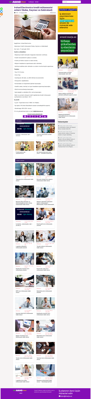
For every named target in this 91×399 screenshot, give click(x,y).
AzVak (36, 2)
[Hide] (0, 16)
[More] (1, 14)
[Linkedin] (45, 116)
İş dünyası (31, 2)
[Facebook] (25, 116)
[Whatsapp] (35, 116)
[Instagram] (30, 116)
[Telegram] (40, 116)
